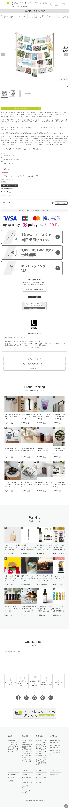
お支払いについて (27, 782)
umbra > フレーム (34, 369)
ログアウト (11, 781)
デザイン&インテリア (34, 359)
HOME (2, 20)
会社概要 (38, 774)
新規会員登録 (12, 774)
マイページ (11, 778)
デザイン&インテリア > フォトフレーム (35, 364)
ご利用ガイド (12, 750)
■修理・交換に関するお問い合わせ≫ (55, 752)
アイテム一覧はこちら (34, 347)
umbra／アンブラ (9, 20)
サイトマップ (54, 774)
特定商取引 (39, 782)
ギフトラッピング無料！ (34, 11)
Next (66, 54)
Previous (3, 54)
